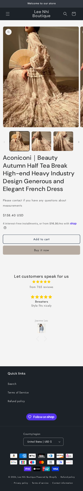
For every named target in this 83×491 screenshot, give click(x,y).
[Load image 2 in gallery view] (41, 141)
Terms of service (40, 482)
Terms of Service (18, 392)
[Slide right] (79, 142)
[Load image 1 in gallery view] (19, 141)
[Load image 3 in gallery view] (63, 141)
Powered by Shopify (46, 476)
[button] (7, 14)
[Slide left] (4, 142)
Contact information (62, 482)
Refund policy (16, 401)
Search (12, 384)
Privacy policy (21, 482)
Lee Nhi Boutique (27, 476)
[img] (41, 281)
